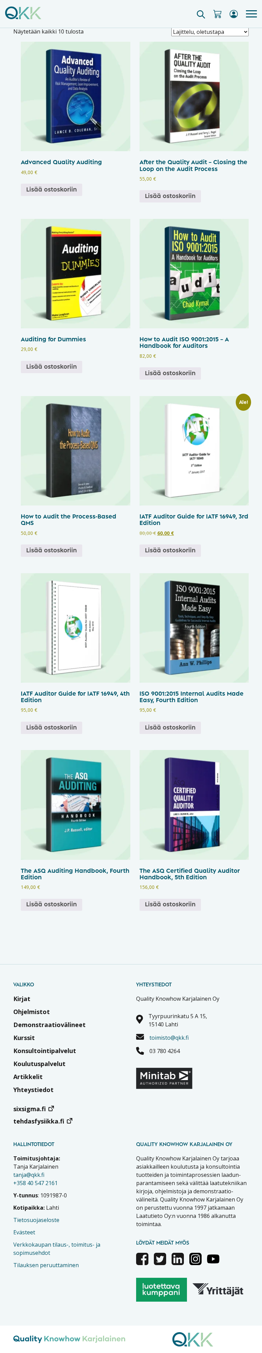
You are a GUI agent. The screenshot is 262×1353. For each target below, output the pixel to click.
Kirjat (21, 999)
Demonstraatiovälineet (49, 1025)
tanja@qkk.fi (28, 1175)
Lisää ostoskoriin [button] (51, 190)
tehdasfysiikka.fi (38, 1121)
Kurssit (24, 1038)
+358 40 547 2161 (35, 1183)
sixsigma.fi (29, 1109)
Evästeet (24, 1232)
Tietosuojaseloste (36, 1220)
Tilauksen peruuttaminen (46, 1265)
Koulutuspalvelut (39, 1064)
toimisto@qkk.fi (169, 1037)
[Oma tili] (234, 14)
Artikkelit (28, 1077)
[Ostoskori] (217, 14)
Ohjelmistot (31, 1012)
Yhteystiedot (33, 1090)
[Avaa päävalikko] (251, 14)
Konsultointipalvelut (44, 1051)
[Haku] (201, 14)
